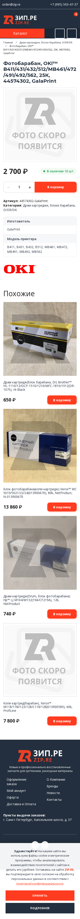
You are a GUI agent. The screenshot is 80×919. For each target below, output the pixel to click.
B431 (20, 247)
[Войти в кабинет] (60, 19)
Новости (53, 793)
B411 (11, 247)
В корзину (55, 187)
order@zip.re (11, 4)
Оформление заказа (16, 781)
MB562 (37, 251)
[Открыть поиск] (60, 33)
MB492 (24, 251)
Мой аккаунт (16, 790)
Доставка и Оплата (21, 804)
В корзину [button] (62, 400)
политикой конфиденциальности (39, 883)
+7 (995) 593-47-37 (64, 4)
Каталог (20, 33)
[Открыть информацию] (72, 33)
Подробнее (40, 908)
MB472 (62, 247)
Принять (40, 896)
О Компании (56, 779)
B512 (39, 247)
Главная (8, 42)
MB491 (12, 251)
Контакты (54, 799)
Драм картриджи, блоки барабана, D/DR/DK (46, 42)
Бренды (52, 786)
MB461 (49, 247)
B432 (29, 247)
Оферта (13, 797)
